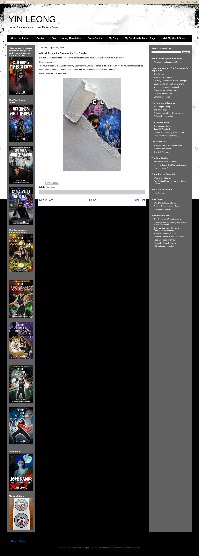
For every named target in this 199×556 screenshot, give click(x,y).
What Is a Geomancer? (163, 77)
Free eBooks (95, 38)
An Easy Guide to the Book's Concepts (170, 81)
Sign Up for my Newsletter (66, 38)
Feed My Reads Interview (164, 240)
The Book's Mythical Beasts (166, 162)
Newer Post (46, 200)
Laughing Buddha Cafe (163, 94)
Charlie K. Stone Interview (165, 243)
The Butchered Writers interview (167, 219)
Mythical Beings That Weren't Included (170, 165)
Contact (40, 38)
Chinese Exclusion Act (163, 116)
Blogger (138, 548)
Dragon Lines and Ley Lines (165, 90)
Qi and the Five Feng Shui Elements (169, 84)
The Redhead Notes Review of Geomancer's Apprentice (166, 229)
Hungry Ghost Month (162, 149)
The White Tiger (160, 110)
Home (92, 200)
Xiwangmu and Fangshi (164, 168)
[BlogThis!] (48, 183)
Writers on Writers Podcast (165, 233)
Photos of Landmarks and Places (168, 62)
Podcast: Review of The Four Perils (169, 237)
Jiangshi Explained (162, 129)
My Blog (113, 38)
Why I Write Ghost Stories (165, 203)
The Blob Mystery (161, 152)
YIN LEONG (32, 19)
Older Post (139, 200)
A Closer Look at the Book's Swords (169, 113)
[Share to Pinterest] (57, 183)
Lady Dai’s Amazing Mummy (166, 136)
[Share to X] (51, 183)
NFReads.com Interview (164, 246)
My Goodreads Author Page (140, 38)
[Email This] (46, 183)
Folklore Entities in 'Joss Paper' (167, 206)
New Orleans (159, 193)
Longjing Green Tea (162, 97)
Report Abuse (18, 541)
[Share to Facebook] (54, 183)
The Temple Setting (162, 107)
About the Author (19, 38)
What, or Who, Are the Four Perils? (168, 145)
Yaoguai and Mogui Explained (166, 87)
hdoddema (119, 548)
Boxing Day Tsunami (162, 209)
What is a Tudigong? (162, 178)
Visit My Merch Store (174, 38)
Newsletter (50, 187)
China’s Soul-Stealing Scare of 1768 (169, 132)
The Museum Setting (162, 126)
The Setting (159, 74)
